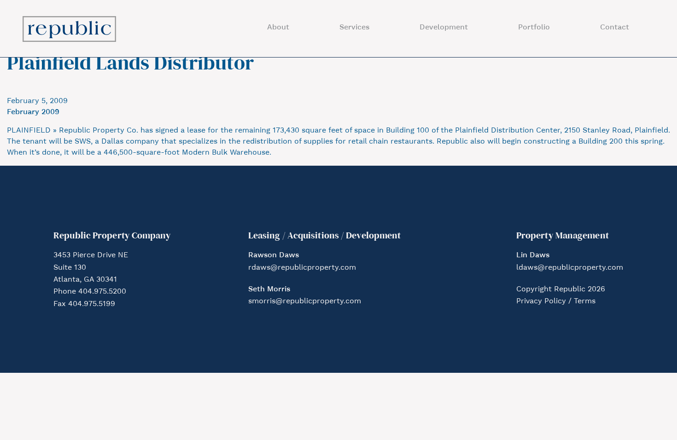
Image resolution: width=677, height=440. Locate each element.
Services (354, 27)
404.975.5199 (91, 304)
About (278, 27)
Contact (614, 27)
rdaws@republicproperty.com (302, 268)
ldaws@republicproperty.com (569, 268)
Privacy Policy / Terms (555, 301)
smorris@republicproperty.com (304, 301)
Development (444, 27)
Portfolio (534, 27)
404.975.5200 (102, 291)
